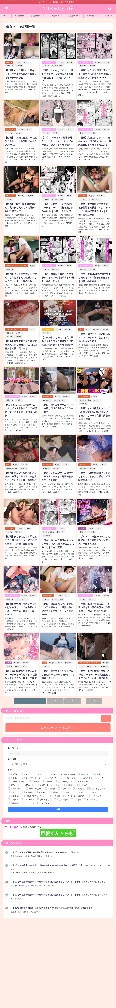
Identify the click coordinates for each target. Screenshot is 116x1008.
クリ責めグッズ (92, 16)
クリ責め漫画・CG (37, 16)
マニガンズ (9, 528)
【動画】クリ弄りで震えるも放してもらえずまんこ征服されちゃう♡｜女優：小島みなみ (21, 277)
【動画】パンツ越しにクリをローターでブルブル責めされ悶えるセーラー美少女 (21, 74)
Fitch (7, 464)
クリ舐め (69, 62)
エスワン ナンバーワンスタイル (16, 265)
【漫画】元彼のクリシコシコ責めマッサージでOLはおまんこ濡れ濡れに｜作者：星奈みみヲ (94, 141)
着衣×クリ (10, 65)
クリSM (9, 199)
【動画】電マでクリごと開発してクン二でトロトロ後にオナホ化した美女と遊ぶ (94, 337)
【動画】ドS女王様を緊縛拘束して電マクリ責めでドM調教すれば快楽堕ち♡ (20, 207)
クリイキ (46, 65)
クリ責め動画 (19, 16)
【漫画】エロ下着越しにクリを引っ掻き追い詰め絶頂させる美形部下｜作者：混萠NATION (94, 607)
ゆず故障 (9, 62)
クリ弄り (18, 62)
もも (99, 882)
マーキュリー (10, 195)
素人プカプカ (47, 464)
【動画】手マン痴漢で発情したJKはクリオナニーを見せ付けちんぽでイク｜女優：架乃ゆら (94, 674)
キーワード (13, 748)
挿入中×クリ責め (57, 65)
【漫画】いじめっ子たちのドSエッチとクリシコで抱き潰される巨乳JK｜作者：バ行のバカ (57, 207)
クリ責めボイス (56, 16)
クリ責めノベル (74, 16)
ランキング (108, 16)
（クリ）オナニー (94, 199)
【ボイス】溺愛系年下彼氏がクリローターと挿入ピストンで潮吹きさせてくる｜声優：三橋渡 (21, 674)
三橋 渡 (8, 662)
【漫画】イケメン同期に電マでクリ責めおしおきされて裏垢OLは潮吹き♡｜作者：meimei (94, 74)
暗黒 (81, 329)
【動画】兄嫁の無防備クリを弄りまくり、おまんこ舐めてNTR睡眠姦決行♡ (94, 476)
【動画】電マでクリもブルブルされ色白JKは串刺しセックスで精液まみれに (58, 674)
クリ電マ (19, 65)
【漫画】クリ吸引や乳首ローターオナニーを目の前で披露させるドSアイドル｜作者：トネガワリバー (53, 882)
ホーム (5, 16)
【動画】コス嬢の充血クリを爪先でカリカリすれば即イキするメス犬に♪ (21, 141)
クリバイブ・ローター (14, 336)
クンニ (26, 62)
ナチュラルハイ (85, 464)
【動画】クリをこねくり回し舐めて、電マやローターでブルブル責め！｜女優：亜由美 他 (21, 540)
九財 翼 (82, 528)
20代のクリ (47, 535)
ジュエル (82, 195)
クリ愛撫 (92, 468)
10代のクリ (47, 400)
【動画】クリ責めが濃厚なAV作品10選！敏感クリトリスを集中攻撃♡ (39, 852)
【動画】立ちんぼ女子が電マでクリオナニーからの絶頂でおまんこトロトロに (57, 476)
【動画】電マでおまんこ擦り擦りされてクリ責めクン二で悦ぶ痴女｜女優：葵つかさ (21, 344)
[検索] (106, 718)
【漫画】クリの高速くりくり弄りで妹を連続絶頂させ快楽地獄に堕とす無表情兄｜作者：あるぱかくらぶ (54, 865)
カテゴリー (13, 759)
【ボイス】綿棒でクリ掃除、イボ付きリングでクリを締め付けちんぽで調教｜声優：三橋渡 (48, 908)
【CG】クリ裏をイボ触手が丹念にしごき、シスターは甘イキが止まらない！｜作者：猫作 (57, 141)
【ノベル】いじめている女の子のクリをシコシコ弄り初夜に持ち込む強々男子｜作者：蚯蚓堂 (57, 341)
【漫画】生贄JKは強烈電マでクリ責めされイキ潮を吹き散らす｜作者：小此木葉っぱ (94, 277)
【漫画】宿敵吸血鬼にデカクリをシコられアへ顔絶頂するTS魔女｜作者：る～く (58, 277)
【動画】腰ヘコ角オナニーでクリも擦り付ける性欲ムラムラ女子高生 (57, 408)
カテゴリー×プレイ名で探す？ (58, 727)
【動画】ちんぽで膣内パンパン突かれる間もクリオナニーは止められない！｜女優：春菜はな (21, 476)
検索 (58, 809)
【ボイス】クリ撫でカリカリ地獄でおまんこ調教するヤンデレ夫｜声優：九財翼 (94, 540)
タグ (10, 770)
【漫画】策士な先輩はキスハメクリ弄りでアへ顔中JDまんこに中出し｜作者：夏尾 (58, 543)
